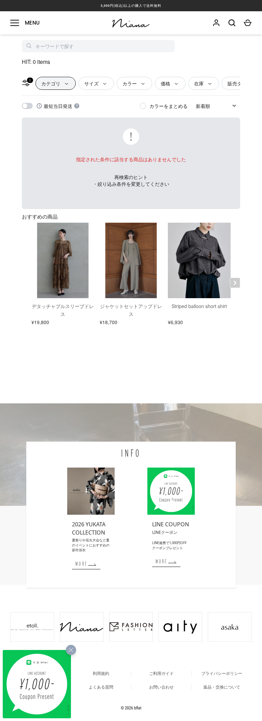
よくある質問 (101, 687)
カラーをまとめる (168, 105)
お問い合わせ (161, 687)
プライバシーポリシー (221, 673)
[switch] (27, 106)
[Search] (231, 22)
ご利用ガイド (161, 673)
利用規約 (101, 673)
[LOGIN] (216, 22)
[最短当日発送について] (77, 106)
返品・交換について (221, 687)
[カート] (247, 22)
